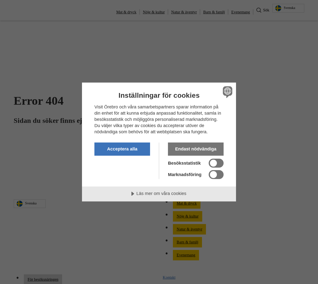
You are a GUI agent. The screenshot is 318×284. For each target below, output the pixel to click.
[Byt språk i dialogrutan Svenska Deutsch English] (226, 92)
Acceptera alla (122, 148)
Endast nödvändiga (195, 148)
